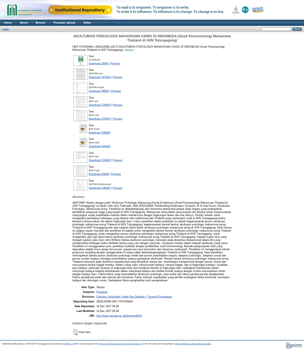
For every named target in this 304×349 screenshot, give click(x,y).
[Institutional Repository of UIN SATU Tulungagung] (134, 18)
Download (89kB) (99, 91)
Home (8, 22)
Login (5, 29)
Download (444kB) (99, 146)
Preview (115, 63)
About (24, 22)
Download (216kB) (99, 160)
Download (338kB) (99, 132)
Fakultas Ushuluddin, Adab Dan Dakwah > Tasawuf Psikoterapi (134, 296)
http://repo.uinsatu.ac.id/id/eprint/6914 (119, 315)
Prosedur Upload (64, 22)
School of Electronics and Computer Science (120, 344)
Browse (40, 22)
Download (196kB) (99, 188)
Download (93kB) (99, 174)
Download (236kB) (99, 104)
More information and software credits (193, 344)
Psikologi (101, 291)
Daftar (87, 22)
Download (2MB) (98, 63)
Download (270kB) (99, 118)
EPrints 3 (68, 344)
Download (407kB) (99, 77)
